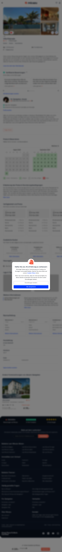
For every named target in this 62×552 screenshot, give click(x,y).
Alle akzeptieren (31, 287)
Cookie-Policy (31, 273)
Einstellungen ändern (31, 283)
